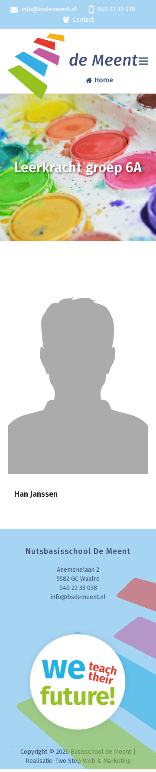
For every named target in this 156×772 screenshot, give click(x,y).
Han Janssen (36, 494)
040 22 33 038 (116, 9)
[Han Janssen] (78, 368)
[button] (143, 61)
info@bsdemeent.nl (49, 9)
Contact (83, 19)
